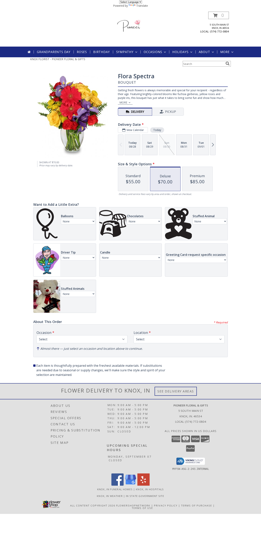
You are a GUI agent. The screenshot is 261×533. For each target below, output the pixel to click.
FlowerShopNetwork (133, 505)
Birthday (101, 52)
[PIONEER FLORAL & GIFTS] (130, 29)
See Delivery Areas (175, 391)
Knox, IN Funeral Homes (115, 489)
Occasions (153, 52)
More (225, 52)
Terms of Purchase (196, 505)
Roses (82, 52)
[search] (228, 63)
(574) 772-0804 (219, 31)
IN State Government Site (145, 496)
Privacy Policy (166, 505)
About (204, 52)
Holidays (180, 52)
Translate (142, 5)
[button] (218, 15)
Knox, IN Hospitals (150, 489)
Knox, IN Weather (110, 496)
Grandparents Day (54, 52)
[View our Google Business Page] (130, 484)
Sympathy (125, 52)
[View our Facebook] (117, 484)
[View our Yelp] (143, 484)
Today (157, 130)
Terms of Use (142, 508)
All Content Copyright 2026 (92, 505)
